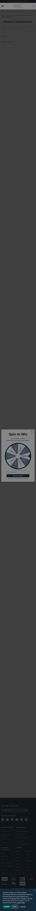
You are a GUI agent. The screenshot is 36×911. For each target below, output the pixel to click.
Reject (15, 907)
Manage (23, 907)
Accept (6, 907)
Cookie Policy (21, 903)
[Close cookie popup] (34, 890)
